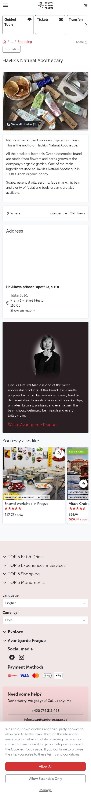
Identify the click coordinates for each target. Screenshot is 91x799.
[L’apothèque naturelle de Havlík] (45, 101)
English (11, 603)
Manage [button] (45, 790)
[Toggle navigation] (5, 5)
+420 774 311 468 (46, 711)
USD (8, 620)
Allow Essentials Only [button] (45, 779)
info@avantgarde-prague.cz (45, 720)
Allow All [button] (45, 766)
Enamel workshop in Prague (26, 504)
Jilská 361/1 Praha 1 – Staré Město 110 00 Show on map (27, 303)
